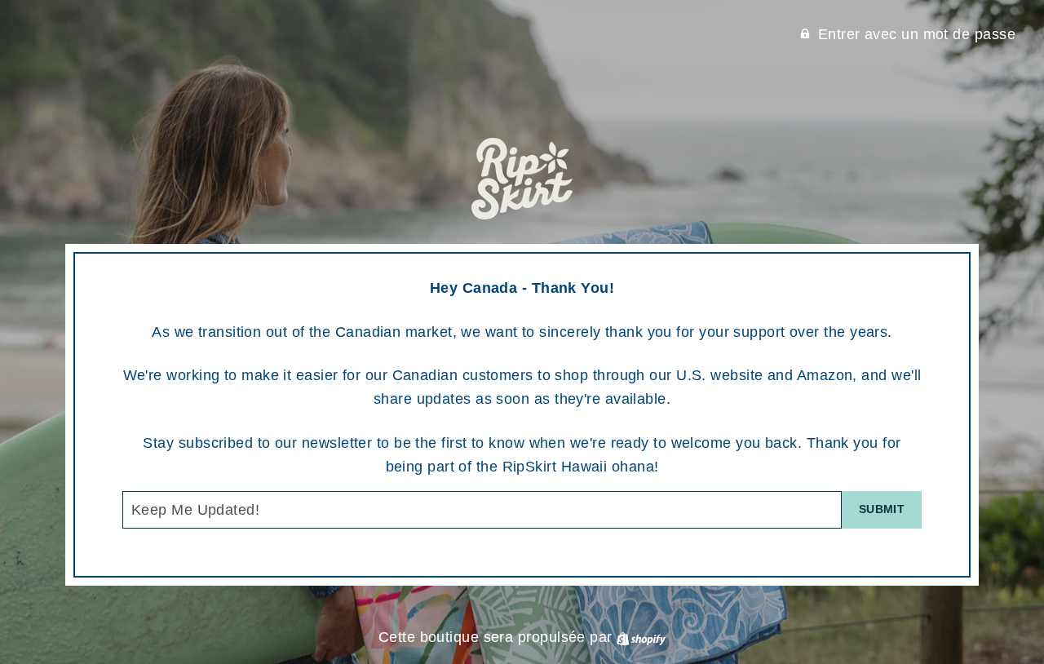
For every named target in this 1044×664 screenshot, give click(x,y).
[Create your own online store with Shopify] (641, 637)
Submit (882, 509)
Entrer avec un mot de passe (916, 34)
